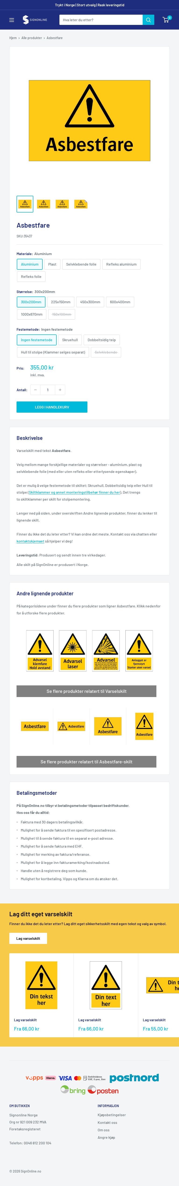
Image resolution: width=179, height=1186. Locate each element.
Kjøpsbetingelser (112, 1114)
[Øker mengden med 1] (60, 390)
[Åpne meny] (11, 20)
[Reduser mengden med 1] (35, 390)
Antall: (22, 389)
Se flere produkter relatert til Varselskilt (87, 691)
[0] (166, 20)
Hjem (13, 38)
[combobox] (101, 20)
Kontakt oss (107, 1122)
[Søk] (148, 20)
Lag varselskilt (28, 938)
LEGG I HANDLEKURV (52, 407)
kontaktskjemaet (30, 541)
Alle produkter (31, 38)
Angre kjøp (106, 1137)
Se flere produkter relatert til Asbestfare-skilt (86, 761)
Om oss (104, 1130)
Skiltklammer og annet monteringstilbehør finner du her (74, 492)
